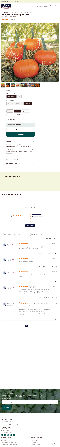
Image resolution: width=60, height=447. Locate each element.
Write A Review (30, 225)
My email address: (6, 398)
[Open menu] (58, 6)
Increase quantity (23, 129)
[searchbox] (8, 234)
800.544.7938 (8, 421)
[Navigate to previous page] (23, 326)
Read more (9, 153)
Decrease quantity (9, 129)
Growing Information (12, 167)
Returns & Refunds (36, 444)
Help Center (34, 440)
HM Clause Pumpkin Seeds (10, 12)
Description (9, 141)
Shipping (33, 442)
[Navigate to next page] (37, 326)
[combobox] (42, 6)
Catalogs (3, 440)
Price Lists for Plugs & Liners (8, 442)
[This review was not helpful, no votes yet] (55, 253)
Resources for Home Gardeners (9, 444)
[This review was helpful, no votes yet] (52, 253)
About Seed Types (10, 119)
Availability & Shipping (13, 163)
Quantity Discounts (12, 159)
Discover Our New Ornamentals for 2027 (10, 1)
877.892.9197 (7, 422)
